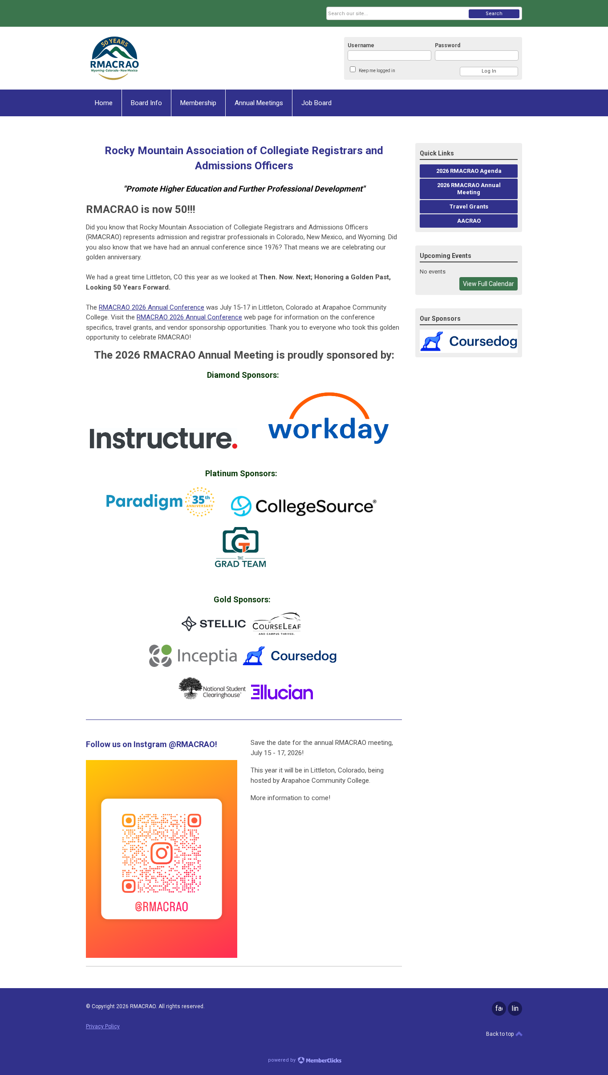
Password (447, 45)
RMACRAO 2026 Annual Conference (151, 307)
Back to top (500, 1034)
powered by (282, 1060)
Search (494, 13)
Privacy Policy (103, 1026)
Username (361, 45)
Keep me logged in (377, 70)
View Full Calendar (488, 283)
